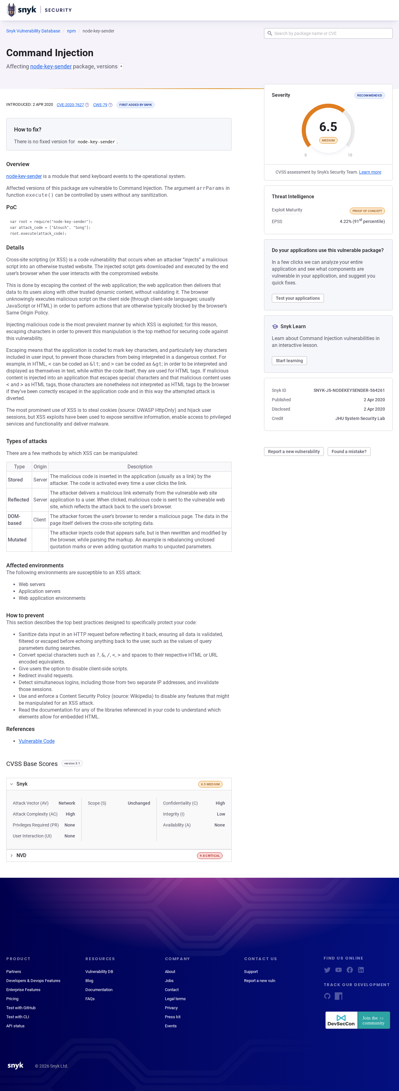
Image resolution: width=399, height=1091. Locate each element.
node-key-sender (51, 66)
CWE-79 (100, 104)
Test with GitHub (21, 1007)
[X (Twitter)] (327, 972)
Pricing (12, 998)
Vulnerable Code (37, 741)
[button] (119, 784)
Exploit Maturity (287, 209)
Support (251, 971)
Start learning (289, 360)
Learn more (370, 172)
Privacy (171, 1007)
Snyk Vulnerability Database (33, 30)
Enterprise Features (23, 989)
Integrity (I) (174, 814)
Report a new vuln (259, 980)
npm (71, 30)
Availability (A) (177, 824)
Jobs (169, 980)
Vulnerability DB (99, 971)
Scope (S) (97, 803)
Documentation (99, 989)
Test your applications (298, 298)
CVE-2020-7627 (70, 104)
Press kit (172, 1016)
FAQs (90, 998)
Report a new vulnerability (294, 451)
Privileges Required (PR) (36, 824)
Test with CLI (17, 1016)
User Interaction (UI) (32, 835)
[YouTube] (338, 972)
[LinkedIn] (361, 972)
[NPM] (338, 998)
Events (171, 1026)
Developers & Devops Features (33, 980)
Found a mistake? (349, 451)
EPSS (277, 221)
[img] (86, 104)
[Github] (327, 998)
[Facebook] (349, 972)
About (170, 971)
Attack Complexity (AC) (35, 814)
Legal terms (175, 998)
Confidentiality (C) (180, 803)
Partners (13, 971)
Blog (89, 980)
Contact (172, 989)
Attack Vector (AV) (31, 803)
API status (15, 1026)
